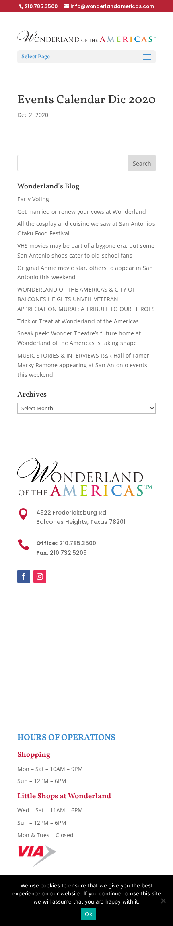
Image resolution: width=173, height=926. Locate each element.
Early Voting (33, 199)
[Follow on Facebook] (23, 576)
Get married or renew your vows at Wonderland (81, 211)
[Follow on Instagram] (39, 576)
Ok (88, 914)
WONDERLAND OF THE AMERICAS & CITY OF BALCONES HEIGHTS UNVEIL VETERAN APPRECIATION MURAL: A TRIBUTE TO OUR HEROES (86, 299)
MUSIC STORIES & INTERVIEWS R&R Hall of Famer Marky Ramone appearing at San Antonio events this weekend (83, 365)
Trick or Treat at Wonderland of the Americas (78, 321)
